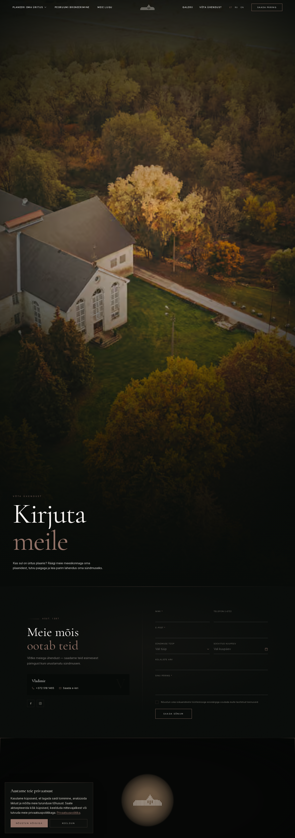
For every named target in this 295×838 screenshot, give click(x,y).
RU (236, 7)
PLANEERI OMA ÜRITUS (28, 7)
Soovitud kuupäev (225, 643)
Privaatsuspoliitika (68, 812)
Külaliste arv (164, 659)
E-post (160, 627)
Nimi (159, 611)
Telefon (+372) (223, 611)
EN (242, 7)
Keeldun (68, 823)
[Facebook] (30, 703)
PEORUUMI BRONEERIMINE (72, 7)
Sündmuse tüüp (164, 643)
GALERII (187, 7)
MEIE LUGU (105, 7)
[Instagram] (40, 703)
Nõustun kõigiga (29, 823)
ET (230, 7)
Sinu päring (163, 675)
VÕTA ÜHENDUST (210, 7)
